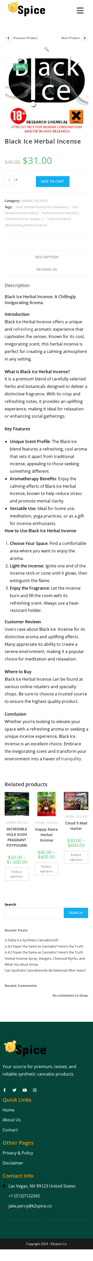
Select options (16, 874)
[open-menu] (80, 11)
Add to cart (52, 181)
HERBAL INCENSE (34, 200)
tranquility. (71, 759)
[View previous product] (8, 38)
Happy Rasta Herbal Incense (46, 835)
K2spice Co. (59, 1244)
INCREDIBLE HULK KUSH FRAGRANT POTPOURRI (16, 837)
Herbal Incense (35, 225)
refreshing (23, 329)
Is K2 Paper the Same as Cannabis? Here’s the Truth (44, 946)
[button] (46, 49)
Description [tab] (46, 256)
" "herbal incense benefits (58, 213)
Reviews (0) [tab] (46, 269)
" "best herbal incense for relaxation (40, 207)
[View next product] (84, 38)
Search (10, 904)
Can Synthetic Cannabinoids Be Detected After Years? (45, 970)
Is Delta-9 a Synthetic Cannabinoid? (32, 940)
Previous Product (25, 38)
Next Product (70, 38)
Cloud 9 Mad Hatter (76, 826)
